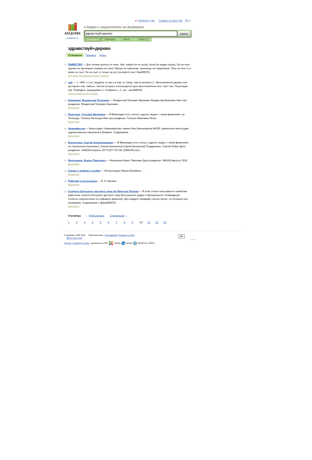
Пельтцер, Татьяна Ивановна (86, 114)
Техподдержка (110, 235)
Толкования (92, 39)
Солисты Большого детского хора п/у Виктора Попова (103, 191)
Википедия (73, 108)
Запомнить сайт (146, 21)
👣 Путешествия (74, 238)
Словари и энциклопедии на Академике (114, 27)
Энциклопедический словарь (83, 93)
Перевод (91, 55)
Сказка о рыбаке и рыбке (84, 170)
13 (164, 222)
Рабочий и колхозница (82, 181)
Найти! (184, 33)
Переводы (110, 39)
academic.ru (72, 38)
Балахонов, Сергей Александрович (90, 142)
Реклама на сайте (126, 235)
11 (149, 222)
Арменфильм (76, 128)
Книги (127, 39)
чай (70, 82)
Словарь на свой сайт (171, 21)
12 (156, 222)
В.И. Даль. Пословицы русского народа (88, 76)
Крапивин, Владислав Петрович (88, 100)
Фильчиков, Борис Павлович (87, 160)
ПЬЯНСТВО (75, 64)
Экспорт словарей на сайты (77, 243)
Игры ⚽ (143, 39)
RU (186, 21)
